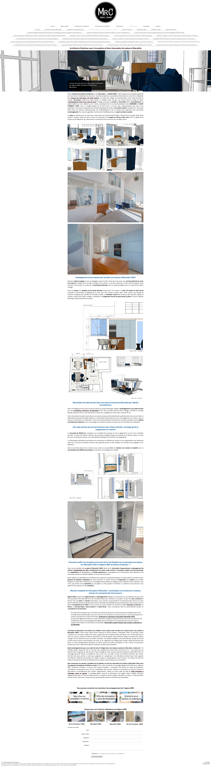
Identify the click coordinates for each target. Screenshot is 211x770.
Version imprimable (8, 762)
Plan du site (16, 762)
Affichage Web (206, 763)
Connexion (207, 762)
